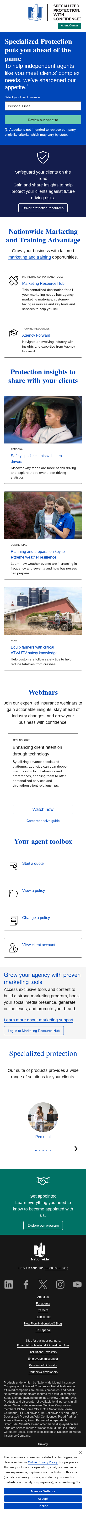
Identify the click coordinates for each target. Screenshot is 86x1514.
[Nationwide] (43, 1252)
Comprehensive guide (43, 821)
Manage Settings (43, 1491)
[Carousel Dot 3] (43, 1150)
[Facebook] (26, 1285)
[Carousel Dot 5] (50, 1150)
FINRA (19, 1409)
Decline (43, 1506)
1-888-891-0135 (55, 1268)
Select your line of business (22, 97)
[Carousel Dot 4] (46, 1150)
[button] (43, 809)
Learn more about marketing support (38, 1020)
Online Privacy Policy (43, 1462)
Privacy (43, 1444)
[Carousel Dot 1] (36, 1150)
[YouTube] (77, 1285)
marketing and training (29, 257)
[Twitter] (43, 1285)
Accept (43, 1498)
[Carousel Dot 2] (39, 1150)
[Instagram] (60, 1285)
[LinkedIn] (8, 1285)
